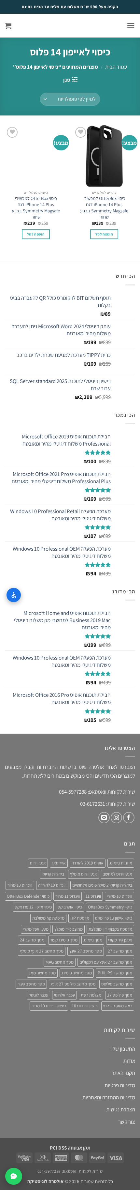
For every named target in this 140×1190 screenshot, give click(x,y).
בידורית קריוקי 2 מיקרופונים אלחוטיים (102, 885)
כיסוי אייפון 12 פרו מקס (33, 907)
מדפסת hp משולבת (48, 918)
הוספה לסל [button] (104, 234)
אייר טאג (59, 863)
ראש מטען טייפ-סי (117, 1006)
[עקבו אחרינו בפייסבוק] (128, 817)
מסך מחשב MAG (60, 962)
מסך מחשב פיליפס (116, 984)
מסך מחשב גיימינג (77, 973)
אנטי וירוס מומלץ (83, 874)
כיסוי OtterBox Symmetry (110, 907)
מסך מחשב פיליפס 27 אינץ (73, 984)
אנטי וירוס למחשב (117, 874)
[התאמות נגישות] (14, 595)
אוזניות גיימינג (120, 863)
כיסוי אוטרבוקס (70, 907)
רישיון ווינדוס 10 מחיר (49, 1006)
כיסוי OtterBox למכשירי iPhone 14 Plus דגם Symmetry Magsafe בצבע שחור (104, 207)
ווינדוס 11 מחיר (67, 896)
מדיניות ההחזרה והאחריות (108, 1097)
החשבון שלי (123, 1048)
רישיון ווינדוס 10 (84, 1006)
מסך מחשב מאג (42, 973)
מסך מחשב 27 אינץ (85, 951)
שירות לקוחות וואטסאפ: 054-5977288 (70, 1171)
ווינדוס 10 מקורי (119, 896)
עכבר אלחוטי (64, 995)
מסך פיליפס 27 (119, 995)
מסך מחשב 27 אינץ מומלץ (41, 951)
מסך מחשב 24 (32, 940)
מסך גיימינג (92, 940)
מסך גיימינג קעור (63, 940)
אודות (129, 1060)
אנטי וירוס (38, 863)
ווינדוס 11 (93, 896)
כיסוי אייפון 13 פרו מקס (113, 918)
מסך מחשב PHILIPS (115, 973)
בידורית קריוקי (53, 874)
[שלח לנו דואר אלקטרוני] (104, 817)
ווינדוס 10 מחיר (19, 885)
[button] (131, 25)
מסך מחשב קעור (31, 984)
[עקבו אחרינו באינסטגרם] (116, 817)
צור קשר (126, 1121)
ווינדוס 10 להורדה (52, 885)
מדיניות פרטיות (120, 1085)
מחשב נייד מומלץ (68, 929)
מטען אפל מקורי (36, 929)
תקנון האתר (123, 1072)
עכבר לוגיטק (38, 995)
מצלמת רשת (91, 995)
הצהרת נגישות (120, 1109)
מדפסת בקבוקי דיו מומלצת (110, 929)
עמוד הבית (116, 66)
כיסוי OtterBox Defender (28, 896)
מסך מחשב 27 (120, 951)
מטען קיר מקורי (120, 940)
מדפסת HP (79, 918)
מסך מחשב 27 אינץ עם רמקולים (105, 962)
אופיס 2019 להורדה (88, 863)
